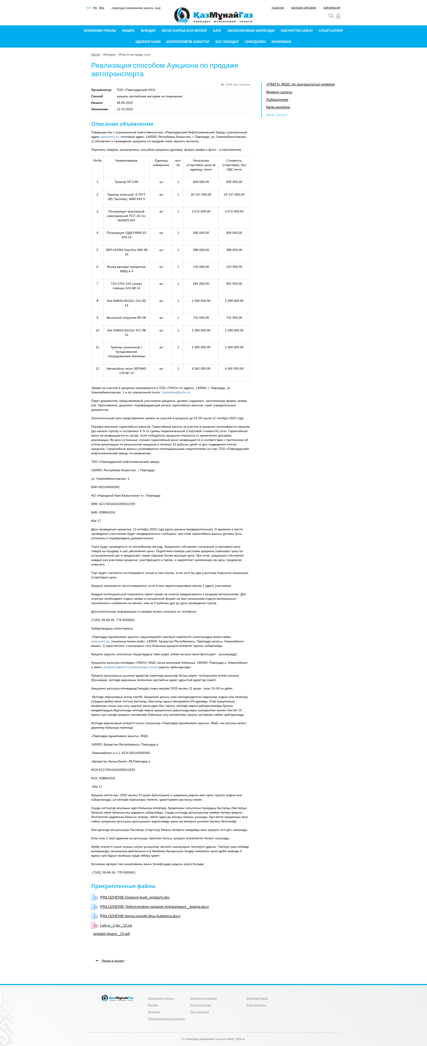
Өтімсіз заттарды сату (134, 54)
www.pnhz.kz (110, 136)
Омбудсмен (255, 42)
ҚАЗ (89, 8)
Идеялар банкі (148, 42)
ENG (101, 8)
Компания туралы (100, 31)
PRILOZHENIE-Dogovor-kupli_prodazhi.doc (135, 897)
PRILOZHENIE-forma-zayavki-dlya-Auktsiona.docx (140, 916)
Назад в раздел (112, 960)
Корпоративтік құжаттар (188, 42)
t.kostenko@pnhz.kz (176, 392)
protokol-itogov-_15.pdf (111, 934)
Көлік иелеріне (278, 107)
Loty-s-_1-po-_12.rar (116, 925)
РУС (95, 8)
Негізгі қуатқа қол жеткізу (184, 31)
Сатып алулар (331, 31)
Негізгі (95, 54)
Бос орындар (227, 42)
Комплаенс (282, 42)
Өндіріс (128, 31)
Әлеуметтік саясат (297, 31)
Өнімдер (148, 31)
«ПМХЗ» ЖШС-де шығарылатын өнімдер (300, 84)
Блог (217, 31)
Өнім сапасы (276, 115)
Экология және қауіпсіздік (251, 31)
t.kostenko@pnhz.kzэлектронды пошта (130, 667)
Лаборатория (277, 100)
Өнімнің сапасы (279, 92)
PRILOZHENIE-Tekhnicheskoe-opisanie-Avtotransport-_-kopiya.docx (154, 907)
